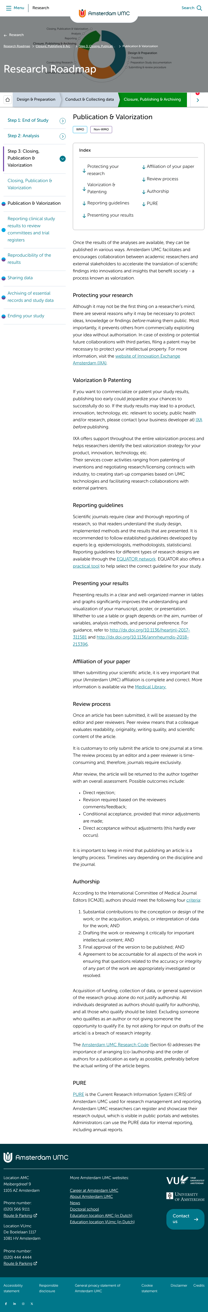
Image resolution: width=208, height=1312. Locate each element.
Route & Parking (18, 1216)
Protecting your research (103, 170)
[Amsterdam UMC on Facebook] (6, 1303)
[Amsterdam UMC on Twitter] (31, 1303)
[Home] (8, 99)
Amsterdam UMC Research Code (115, 1045)
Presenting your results (110, 215)
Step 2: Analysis (23, 136)
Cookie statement (149, 1288)
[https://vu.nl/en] (185, 1179)
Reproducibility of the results (29, 259)
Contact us (181, 1219)
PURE (152, 204)
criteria (193, 900)
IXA (199, 420)
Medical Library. (150, 687)
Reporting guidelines (108, 203)
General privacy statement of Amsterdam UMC (97, 1288)
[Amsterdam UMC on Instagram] (23, 1303)
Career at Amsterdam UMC (94, 1191)
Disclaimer (179, 1286)
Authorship (158, 191)
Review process (162, 179)
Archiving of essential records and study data (31, 297)
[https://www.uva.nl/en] (185, 1196)
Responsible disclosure (48, 1288)
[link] (35, 185)
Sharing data (20, 278)
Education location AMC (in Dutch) (101, 1216)
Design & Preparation (36, 100)
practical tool (86, 566)
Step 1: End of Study (28, 120)
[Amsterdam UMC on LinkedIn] (14, 1303)
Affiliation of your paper (170, 167)
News (75, 1203)
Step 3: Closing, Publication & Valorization (98, 46)
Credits (198, 1286)
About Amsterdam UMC (91, 1197)
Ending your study (26, 316)
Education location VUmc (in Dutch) (102, 1222)
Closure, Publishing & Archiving (55, 46)
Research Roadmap (17, 46)
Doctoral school (84, 1210)
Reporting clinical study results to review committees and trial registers (31, 230)
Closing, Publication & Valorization (30, 184)
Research (16, 35)
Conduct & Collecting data (89, 100)
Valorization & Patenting (101, 189)
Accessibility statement (13, 1288)
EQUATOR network (136, 559)
